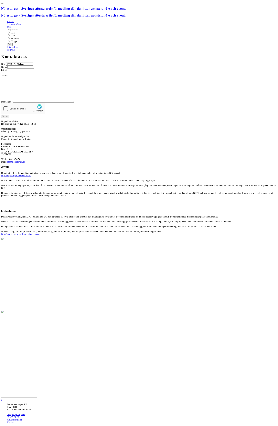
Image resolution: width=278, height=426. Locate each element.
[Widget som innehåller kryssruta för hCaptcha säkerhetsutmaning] (23, 108)
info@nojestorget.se (16, 162)
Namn (4, 67)
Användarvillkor (14, 419)
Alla (13, 32)
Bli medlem (12, 47)
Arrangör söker (14, 24)
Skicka (5, 116)
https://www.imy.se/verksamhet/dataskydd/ (20, 234)
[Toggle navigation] (2, 3)
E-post (4, 70)
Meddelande (6, 101)
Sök (9, 26)
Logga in (11, 49)
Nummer (15, 38)
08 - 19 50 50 (13, 417)
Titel (13, 35)
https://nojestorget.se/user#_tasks (16, 175)
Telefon (4, 75)
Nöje (3, 64)
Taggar (14, 41)
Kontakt (10, 21)
